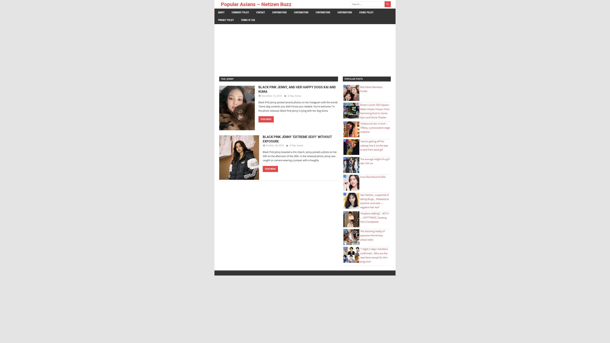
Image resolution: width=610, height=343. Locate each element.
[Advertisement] (305, 48)
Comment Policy (240, 12)
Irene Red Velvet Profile (373, 176)
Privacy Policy (226, 20)
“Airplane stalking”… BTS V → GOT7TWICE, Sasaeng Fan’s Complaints (374, 217)
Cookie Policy (366, 12)
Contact (260, 12)
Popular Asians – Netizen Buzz (256, 4)
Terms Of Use (248, 20)
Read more (266, 119)
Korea (298, 95)
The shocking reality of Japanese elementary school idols (372, 235)
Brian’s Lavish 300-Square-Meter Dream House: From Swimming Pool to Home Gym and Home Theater (375, 111)
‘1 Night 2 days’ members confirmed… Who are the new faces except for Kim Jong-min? (374, 255)
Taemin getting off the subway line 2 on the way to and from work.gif (374, 145)
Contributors (279, 12)
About (221, 12)
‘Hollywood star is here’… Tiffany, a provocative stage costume (375, 128)
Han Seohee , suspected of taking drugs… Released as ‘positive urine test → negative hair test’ (374, 201)
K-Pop (291, 95)
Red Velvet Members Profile (371, 89)
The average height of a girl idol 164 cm (375, 161)
